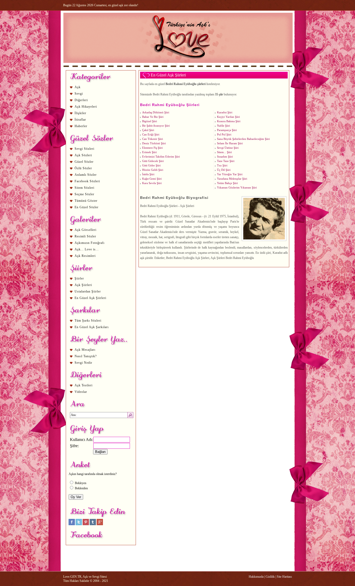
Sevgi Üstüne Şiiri (228, 147)
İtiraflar (80, 119)
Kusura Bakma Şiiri (228, 121)
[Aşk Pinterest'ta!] (86, 524)
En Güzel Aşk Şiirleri (90, 298)
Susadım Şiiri (225, 156)
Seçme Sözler (84, 194)
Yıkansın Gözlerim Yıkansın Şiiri (237, 187)
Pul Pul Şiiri (224, 134)
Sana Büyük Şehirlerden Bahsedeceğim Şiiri (243, 139)
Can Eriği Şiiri (150, 134)
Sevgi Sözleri (84, 149)
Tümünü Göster (86, 201)
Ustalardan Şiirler (88, 291)
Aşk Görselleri (85, 230)
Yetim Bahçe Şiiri (227, 183)
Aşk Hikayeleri (86, 106)
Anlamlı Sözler (86, 175)
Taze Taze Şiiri (225, 161)
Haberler (81, 126)
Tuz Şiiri (222, 165)
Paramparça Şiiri (227, 130)
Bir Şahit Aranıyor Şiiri (156, 125)
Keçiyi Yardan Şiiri (228, 116)
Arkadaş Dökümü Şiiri (155, 112)
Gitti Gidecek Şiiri (153, 161)
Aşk (78, 87)
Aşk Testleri (84, 385)
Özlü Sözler (83, 168)
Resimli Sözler (85, 236)
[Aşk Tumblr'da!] (93, 524)
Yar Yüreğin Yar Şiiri (229, 174)
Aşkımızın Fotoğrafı (89, 243)
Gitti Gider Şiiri (151, 165)
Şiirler (79, 278)
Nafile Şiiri (223, 125)
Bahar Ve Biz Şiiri (152, 116)
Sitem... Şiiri (224, 152)
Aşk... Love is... (87, 249)
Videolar (81, 392)
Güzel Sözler (84, 162)
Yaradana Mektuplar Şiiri (232, 178)
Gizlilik (270, 576)
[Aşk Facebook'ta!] (72, 524)
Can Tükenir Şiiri (152, 139)
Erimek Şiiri (149, 152)
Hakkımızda (256, 576)
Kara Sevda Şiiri (152, 183)
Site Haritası (284, 576)
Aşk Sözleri (83, 155)
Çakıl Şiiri (148, 130)
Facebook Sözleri (87, 181)
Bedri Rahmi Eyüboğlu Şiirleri (170, 105)
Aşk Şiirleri (83, 285)
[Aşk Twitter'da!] (79, 524)
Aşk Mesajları (85, 349)
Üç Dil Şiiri (224, 169)
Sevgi (79, 93)
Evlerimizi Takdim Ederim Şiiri (161, 156)
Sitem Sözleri (84, 188)
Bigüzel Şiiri (149, 121)
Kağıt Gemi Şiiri (152, 178)
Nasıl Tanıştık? (86, 356)
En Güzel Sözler (86, 207)
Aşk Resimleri (85, 256)
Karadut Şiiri (224, 112)
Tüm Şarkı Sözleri (88, 320)
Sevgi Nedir (83, 362)
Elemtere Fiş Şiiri (152, 147)
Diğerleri (81, 100)
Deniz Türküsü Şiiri (154, 143)
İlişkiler (80, 113)
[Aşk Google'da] (100, 524)
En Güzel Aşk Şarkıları (92, 327)
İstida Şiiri (148, 174)
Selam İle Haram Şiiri (230, 143)
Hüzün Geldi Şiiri (152, 169)
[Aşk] (178, 68)
